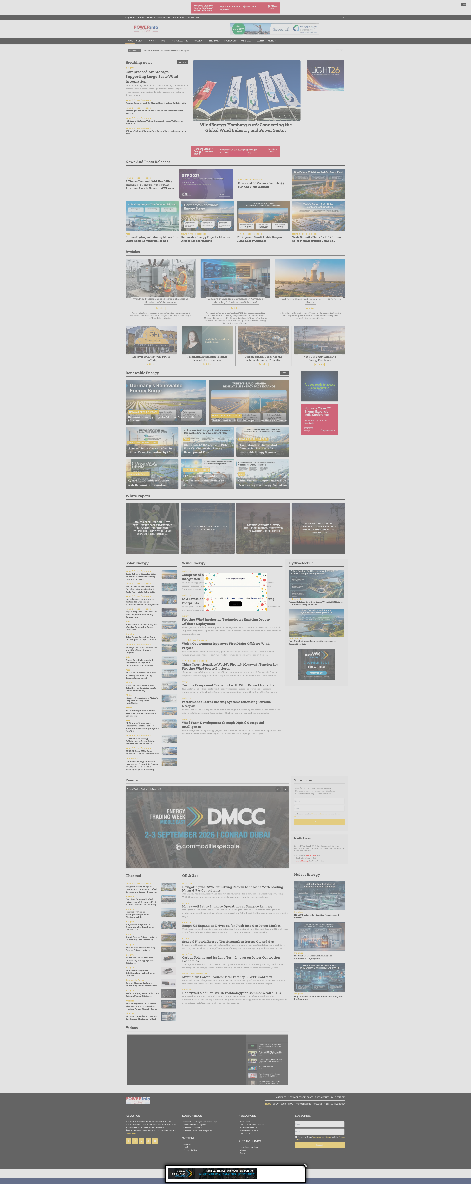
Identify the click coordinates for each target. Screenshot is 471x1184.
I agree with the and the (237, 598)
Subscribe (235, 604)
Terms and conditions (235, 598)
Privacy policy (256, 598)
